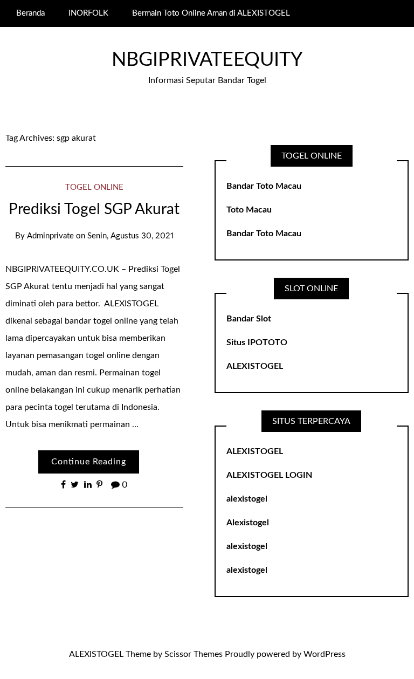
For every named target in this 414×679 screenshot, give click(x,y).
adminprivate (50, 236)
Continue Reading (88, 461)
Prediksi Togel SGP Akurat (94, 209)
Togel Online (94, 187)
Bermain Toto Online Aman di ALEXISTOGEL (211, 13)
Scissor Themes (193, 654)
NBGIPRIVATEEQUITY (207, 60)
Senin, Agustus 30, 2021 (130, 236)
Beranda (30, 13)
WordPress (324, 654)
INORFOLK (88, 13)
